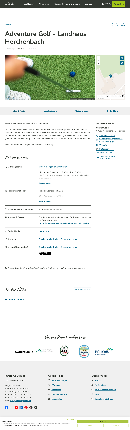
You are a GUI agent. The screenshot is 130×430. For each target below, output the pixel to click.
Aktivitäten (44, 4)
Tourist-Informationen (105, 389)
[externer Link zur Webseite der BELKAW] (104, 351)
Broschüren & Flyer (104, 399)
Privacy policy (70, 419)
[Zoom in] (98, 57)
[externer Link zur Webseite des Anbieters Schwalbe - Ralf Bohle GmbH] (24, 351)
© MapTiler (107, 96)
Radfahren (56, 389)
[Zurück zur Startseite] (10, 4)
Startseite (8, 25)
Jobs (97, 394)
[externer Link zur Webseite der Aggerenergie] (44, 351)
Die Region (29, 4)
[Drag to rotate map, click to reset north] (98, 63)
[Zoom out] (98, 60)
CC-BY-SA (92, 99)
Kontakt (98, 380)
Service (88, 4)
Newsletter (56, 399)
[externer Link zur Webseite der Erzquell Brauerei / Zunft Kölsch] (64, 351)
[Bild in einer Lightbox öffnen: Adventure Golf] (50, 77)
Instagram (44, 231)
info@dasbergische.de (20, 400)
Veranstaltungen (59, 380)
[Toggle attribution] (123, 96)
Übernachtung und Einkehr (67, 4)
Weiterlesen (45, 183)
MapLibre (100, 96)
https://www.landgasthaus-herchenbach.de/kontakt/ (64, 223)
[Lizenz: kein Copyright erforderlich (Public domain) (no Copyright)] (45, 254)
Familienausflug (59, 394)
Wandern (55, 385)
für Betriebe (100, 385)
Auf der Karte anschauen (82, 289)
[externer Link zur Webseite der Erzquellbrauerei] (84, 351)
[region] (110, 77)
